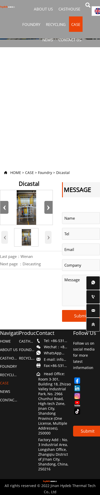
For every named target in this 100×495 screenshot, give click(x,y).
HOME (15, 172)
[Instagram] (79, 396)
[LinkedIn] (79, 388)
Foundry (45, 172)
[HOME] (7, 7)
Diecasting (32, 263)
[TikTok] (79, 411)
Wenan (27, 256)
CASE (29, 172)
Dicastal (63, 172)
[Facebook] (79, 380)
